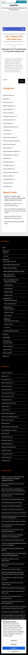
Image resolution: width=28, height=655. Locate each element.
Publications (6, 158)
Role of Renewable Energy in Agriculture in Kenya (13, 521)
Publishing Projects (8, 162)
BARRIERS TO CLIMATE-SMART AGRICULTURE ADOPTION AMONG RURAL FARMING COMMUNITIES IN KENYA (14, 198)
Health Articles (6, 130)
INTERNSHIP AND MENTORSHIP (11, 331)
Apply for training (7, 349)
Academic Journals (9, 312)
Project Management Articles (10, 151)
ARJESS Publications (8, 106)
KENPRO (14, 5)
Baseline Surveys (8, 295)
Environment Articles (8, 120)
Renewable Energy (7, 165)
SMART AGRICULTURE (8, 275)
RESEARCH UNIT (7, 298)
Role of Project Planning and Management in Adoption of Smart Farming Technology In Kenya (15, 210)
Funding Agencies (7, 123)
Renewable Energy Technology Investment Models (13, 512)
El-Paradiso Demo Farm (9, 116)
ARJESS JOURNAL (7, 353)
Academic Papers (7, 95)
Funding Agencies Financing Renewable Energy (12, 499)
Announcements (7, 102)
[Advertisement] (14, 18)
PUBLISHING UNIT (7, 307)
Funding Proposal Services (10, 127)
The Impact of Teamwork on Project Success (12, 509)
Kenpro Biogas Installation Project (11, 264)
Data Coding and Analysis (10, 303)
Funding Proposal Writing (10, 281)
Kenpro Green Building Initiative (11, 141)
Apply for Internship (8, 346)
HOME (4, 247)
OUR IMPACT (5, 334)
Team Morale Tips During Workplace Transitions (13, 612)
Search (5, 79)
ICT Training (7, 327)
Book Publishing (8, 315)
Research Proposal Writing (10, 300)
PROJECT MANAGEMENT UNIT (10, 280)
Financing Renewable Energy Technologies (11, 502)
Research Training (8, 324)
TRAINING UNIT (7, 319)
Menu (22, 29)
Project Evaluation (8, 288)
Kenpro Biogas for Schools (9, 261)
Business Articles (7, 109)
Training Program (7, 183)
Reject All (13, 644)
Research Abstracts (8, 169)
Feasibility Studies (8, 292)
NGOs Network (7, 148)
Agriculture (6, 99)
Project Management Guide (10, 155)
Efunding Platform (8, 285)
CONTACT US (5, 356)
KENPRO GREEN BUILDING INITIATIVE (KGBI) (13, 271)
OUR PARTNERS (6, 337)
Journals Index (6, 134)
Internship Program (8, 342)
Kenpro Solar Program (8, 144)
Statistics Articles (7, 176)
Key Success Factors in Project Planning (11, 569)
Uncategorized (6, 186)
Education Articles (7, 113)
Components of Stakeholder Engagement (11, 506)
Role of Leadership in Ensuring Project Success (12, 540)
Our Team (5, 256)
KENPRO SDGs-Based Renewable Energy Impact (13, 588)
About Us (5, 252)
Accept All (14, 648)
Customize (14, 640)
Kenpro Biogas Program (9, 137)
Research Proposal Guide (9, 172)
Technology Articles (8, 179)
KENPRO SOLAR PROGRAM (10, 268)
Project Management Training (11, 320)
